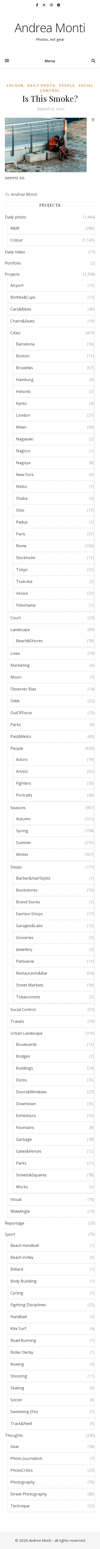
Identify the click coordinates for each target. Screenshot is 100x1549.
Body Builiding (23, 1281)
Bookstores (26, 890)
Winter (22, 854)
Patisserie (25, 961)
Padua (21, 522)
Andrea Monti (50, 28)
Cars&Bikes (20, 309)
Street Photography (28, 1494)
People (67, 85)
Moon (15, 677)
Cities (15, 333)
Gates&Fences (29, 1151)
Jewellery (24, 949)
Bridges (23, 1056)
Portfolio (13, 263)
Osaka (21, 498)
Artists (22, 771)
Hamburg (24, 379)
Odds (15, 701)
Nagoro (23, 451)
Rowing (17, 1364)
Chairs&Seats (22, 321)
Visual (15, 1199)
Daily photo (41, 85)
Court (15, 617)
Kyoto (21, 403)
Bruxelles (24, 367)
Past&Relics (20, 736)
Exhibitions (26, 1115)
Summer (23, 842)
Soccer (16, 1399)
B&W (14, 228)
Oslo (20, 510)
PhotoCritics (21, 1470)
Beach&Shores (29, 640)
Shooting (18, 1376)
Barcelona (25, 344)
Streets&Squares (31, 1175)
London (23, 415)
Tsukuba (24, 581)
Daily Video (15, 252)
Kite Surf (18, 1328)
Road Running (23, 1340)
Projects (12, 274)
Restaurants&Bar (32, 973)
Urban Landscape (26, 1033)
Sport (10, 1234)
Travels (17, 1021)
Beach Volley (21, 1257)
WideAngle (20, 1211)
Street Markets (29, 985)
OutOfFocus (21, 712)
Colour (15, 85)
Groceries (24, 937)
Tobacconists (28, 997)
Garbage (24, 1139)
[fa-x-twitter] (44, 5)
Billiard (16, 1269)
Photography (22, 1482)
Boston (22, 356)
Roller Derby (21, 1352)
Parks (15, 724)
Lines (15, 653)
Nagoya (23, 462)
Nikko (21, 486)
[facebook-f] (37, 5)
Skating (17, 1388)
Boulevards (26, 1044)
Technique (20, 1506)
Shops (16, 867)
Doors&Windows (31, 1092)
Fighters (23, 783)
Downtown (26, 1103)
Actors (22, 759)
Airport (17, 285)
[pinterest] (58, 5)
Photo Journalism (26, 1458)
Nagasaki (24, 439)
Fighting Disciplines (28, 1304)
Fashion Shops (29, 913)
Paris (20, 534)
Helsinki (23, 391)
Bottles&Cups (22, 297)
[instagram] (51, 5)
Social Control (23, 1009)
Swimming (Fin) (24, 1411)
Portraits (24, 795)
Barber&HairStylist (33, 878)
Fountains (25, 1127)
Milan (21, 427)
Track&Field (21, 1423)
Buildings (24, 1068)
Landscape (20, 629)
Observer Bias (23, 689)
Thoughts (14, 1435)
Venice (22, 593)
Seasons (18, 807)
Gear (14, 1446)
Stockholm (25, 557)
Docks (21, 1080)
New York (25, 474)
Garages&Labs (29, 925)
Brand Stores (28, 902)
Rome (21, 545)
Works (22, 1186)
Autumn (23, 818)
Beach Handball (24, 1245)
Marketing (20, 665)
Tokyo (22, 569)
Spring (22, 830)
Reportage (14, 1223)
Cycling (16, 1293)
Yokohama (25, 605)
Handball (18, 1316)
